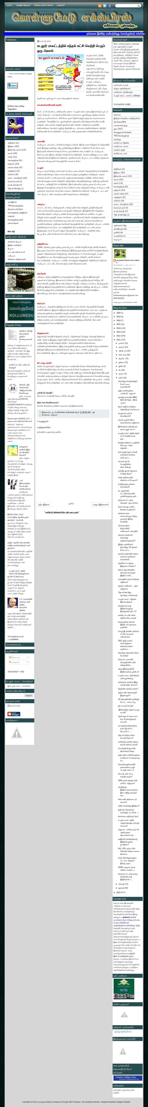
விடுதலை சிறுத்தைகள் (17, 259)
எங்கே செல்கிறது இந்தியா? (128, 806)
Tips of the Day (14, 188)
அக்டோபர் (123, 351)
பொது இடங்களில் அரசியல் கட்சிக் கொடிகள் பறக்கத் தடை (128, 634)
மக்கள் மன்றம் (13, 167)
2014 (118, 328)
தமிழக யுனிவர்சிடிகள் (122, 88)
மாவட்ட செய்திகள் (15, 178)
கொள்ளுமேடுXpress (44, 1102)
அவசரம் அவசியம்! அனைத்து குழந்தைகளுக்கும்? (126, 538)
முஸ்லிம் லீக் (118, 232)
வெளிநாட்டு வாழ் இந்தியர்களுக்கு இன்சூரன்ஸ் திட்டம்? (127, 609)
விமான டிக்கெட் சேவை (44, 5)
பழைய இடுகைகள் (101, 504)
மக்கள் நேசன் (13, 223)
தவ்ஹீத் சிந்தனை (23, 5)
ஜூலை (122, 362)
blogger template (123, 1102)
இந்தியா (11, 146)
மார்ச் (121, 378)
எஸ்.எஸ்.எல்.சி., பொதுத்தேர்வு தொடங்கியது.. (125, 464)
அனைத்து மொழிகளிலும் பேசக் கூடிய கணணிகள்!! (127, 384)
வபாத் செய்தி (13, 185)
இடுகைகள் (15, 657)
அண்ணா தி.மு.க (14, 242)
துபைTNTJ (118, 129)
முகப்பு (9, 5)
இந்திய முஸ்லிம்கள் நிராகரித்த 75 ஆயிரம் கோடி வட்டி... (127, 547)
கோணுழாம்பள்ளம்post (122, 132)
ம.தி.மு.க (11, 256)
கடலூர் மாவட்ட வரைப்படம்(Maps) (127, 96)
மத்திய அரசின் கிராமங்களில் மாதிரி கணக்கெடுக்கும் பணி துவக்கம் (19, 545)
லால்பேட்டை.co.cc (121, 146)
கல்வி (10, 157)
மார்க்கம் (11, 174)
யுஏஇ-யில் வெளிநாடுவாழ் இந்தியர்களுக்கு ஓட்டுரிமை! (127, 842)
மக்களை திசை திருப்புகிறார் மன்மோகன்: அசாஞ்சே (128, 528)
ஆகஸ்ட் (122, 358)
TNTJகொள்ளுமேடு (15, 206)
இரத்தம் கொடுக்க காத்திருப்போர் (127, 118)
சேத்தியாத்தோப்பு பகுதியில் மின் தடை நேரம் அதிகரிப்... (128, 445)
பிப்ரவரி (122, 884)
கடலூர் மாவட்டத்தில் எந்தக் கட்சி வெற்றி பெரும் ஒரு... (128, 436)
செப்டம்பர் (123, 355)
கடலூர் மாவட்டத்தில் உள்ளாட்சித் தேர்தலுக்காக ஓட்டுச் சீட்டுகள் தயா (18, 574)
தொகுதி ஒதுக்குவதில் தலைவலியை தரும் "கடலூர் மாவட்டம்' (127, 767)
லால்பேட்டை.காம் (120, 153)
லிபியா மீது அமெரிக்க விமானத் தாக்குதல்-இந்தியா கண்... (127, 573)
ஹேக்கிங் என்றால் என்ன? (128, 689)
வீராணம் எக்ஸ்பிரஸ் (15, 209)
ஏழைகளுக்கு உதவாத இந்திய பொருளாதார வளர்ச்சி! (127, 625)
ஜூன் (121, 366)
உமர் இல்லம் (12, 202)
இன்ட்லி (116, 956)
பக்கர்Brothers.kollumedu (127, 261)
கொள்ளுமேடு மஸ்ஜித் (122, 104)
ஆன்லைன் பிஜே (120, 225)
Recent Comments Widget (17, 73)
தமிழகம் (11, 164)
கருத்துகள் (15, 662)
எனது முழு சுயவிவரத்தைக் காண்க (125, 302)
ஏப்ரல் (121, 374)
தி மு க (11, 249)
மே (120, 370)
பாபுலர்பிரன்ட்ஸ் (119, 236)
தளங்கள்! (61, 5)
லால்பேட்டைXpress (121, 143)
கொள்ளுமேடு (13, 160)
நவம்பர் (122, 347)
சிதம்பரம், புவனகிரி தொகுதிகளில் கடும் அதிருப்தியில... (127, 662)
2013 (118, 332)
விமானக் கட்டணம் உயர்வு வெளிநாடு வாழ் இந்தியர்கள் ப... (128, 877)
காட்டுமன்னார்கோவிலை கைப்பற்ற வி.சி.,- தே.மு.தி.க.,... (127, 729)
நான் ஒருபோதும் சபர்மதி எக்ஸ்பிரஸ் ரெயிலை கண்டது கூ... (127, 455)
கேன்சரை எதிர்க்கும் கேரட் (128, 816)
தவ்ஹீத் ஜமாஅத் (120, 229)
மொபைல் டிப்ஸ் (13, 181)
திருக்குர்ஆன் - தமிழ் (16, 671)
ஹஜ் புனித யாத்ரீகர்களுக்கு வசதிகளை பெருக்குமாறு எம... (129, 758)
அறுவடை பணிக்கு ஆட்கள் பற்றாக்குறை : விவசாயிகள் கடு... (128, 832)
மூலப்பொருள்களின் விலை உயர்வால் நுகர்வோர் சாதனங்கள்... (128, 557)
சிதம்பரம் (117, 115)
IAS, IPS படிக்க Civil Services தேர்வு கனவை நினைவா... (128, 851)
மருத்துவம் (12, 171)
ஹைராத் (11, 216)
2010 (118, 892)
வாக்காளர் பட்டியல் (121, 85)
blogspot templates (108, 1102)
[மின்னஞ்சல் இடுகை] (93, 412)
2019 (118, 317)
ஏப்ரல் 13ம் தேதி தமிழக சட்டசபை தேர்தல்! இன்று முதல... (127, 861)
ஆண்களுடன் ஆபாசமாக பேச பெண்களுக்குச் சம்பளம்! (128, 719)
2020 (118, 313)
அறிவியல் (11, 143)
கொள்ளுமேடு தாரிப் (15, 220)
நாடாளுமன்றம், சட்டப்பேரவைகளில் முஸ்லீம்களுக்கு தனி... (128, 493)
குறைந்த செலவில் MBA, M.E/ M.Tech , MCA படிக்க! (127, 400)
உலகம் (10, 153)
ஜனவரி (122, 888)
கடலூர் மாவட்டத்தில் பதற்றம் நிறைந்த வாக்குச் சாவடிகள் (128, 823)
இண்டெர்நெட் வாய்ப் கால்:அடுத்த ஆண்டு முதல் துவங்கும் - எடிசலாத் (18, 517)
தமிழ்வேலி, (124, 956)
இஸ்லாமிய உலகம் (14, 150)
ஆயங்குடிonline (120, 122)
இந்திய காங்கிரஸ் (14, 245)
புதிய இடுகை (44, 504)
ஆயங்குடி (117, 139)
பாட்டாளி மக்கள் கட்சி (16, 252)
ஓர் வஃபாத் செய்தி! (125, 706)
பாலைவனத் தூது (120, 125)
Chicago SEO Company (71, 1102)
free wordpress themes (91, 1102)
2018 (118, 320)
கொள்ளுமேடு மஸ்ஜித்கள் (17, 213)
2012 (118, 336)
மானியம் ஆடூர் (119, 150)
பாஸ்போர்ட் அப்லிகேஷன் (123, 92)
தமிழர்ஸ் (132, 953)
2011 (118, 340)
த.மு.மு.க (118, 239)
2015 (118, 324)
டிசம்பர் (122, 343)
